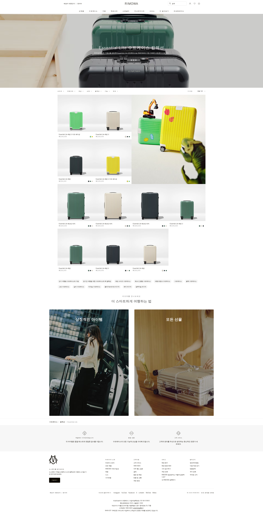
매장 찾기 (165, 463)
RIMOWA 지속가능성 (112, 469)
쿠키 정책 (193, 472)
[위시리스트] (194, 3)
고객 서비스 (137, 463)
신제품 (81, 11)
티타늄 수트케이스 (94, 287)
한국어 (79, 4)
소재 (88, 91)
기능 (106, 91)
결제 (135, 472)
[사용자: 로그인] (190, 4)
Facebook (131, 493)
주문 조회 (165, 472)
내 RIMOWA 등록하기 (168, 480)
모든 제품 (108, 466)
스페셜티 (126, 11)
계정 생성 (137, 481)
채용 (106, 472)
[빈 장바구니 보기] (199, 3)
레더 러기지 (127, 287)
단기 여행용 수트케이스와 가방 (69, 281)
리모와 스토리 (109, 463)
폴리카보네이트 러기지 (112, 287)
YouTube (124, 493)
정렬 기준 (200, 91)
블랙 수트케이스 (191, 281)
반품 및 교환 (138, 478)
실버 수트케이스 (79, 287)
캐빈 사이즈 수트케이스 (123, 281)
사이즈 (60, 91)
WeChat (148, 493)
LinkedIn (141, 493)
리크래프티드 (179, 11)
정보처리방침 (194, 463)
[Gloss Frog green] (90, 136)
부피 (114, 91)
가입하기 (55, 480)
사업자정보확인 (138, 508)
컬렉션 (97, 91)
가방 (104, 11)
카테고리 (70, 91)
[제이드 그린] (129, 136)
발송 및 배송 (138, 475)
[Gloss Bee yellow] (92, 136)
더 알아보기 (164, 11)
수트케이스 (93, 11)
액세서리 (114, 11)
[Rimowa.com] (168, 139)
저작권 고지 (193, 475)
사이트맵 (108, 478)
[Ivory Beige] (125, 136)
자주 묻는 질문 (138, 469)
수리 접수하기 (166, 469)
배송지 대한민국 (70, 4)
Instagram (117, 493)
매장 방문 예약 (166, 466)
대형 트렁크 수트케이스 (162, 281)
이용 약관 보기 (194, 466)
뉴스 (106, 475)
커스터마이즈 (139, 11)
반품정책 (193, 469)
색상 (80, 91)
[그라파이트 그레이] (127, 136)
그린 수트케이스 (64, 287)
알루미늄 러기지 (141, 287)
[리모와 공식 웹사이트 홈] (131, 3)
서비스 (152, 11)
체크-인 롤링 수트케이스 (143, 281)
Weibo (154, 493)
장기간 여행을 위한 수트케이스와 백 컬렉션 (97, 281)
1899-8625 (137, 466)
